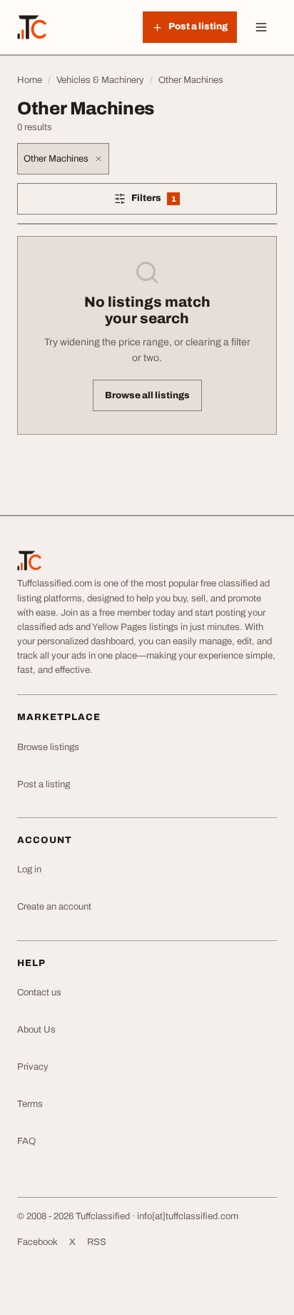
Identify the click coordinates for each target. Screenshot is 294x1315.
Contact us (39, 993)
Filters (171, 200)
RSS (96, 1242)
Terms (30, 1104)
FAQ (26, 1141)
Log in (29, 870)
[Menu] (261, 27)
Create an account (54, 907)
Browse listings (48, 747)
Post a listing (43, 784)
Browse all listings (147, 395)
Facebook (37, 1242)
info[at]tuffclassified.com (187, 1216)
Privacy (33, 1067)
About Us (36, 1030)
